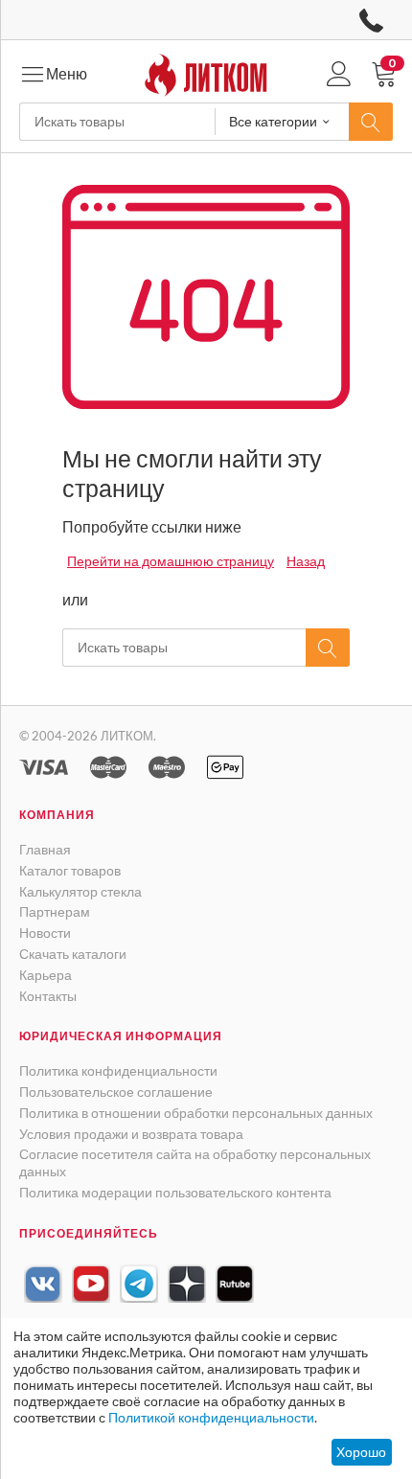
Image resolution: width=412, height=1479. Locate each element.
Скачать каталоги (72, 953)
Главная (45, 849)
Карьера (45, 975)
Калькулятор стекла (80, 891)
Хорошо (361, 1452)
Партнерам (54, 911)
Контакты (48, 996)
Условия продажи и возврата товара (131, 1134)
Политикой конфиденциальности (211, 1417)
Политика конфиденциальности (118, 1070)
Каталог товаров (70, 870)
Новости (45, 932)
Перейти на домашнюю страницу (170, 561)
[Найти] (371, 121)
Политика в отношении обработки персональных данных (196, 1112)
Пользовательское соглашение (116, 1091)
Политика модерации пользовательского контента (175, 1192)
